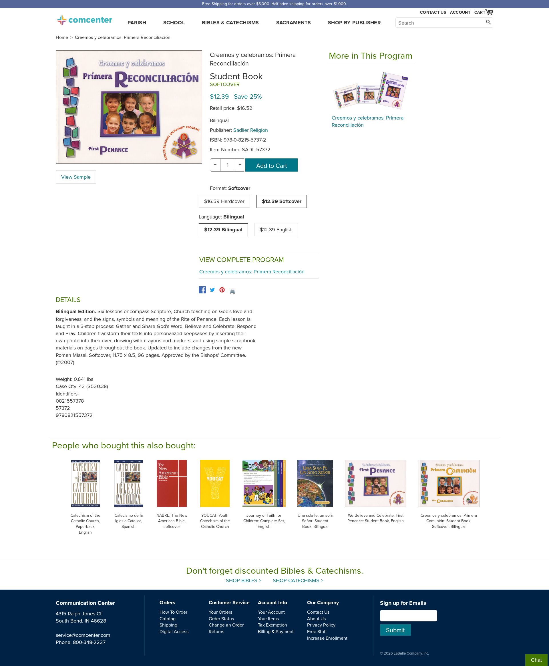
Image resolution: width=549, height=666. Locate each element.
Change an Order (226, 625)
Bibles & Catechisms (230, 22)
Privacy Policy (321, 625)
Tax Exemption (272, 625)
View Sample (76, 176)
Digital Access (174, 631)
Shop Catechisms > (298, 580)
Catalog (168, 618)
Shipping (168, 625)
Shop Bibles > (243, 580)
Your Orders (220, 612)
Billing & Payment (276, 631)
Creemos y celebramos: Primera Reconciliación (122, 37)
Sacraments (293, 22)
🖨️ (232, 291)
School (174, 22)
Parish (137, 22)
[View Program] (372, 89)
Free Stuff (317, 631)
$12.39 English (276, 229)
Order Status (221, 618)
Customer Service (229, 602)
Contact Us (433, 12)
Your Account (271, 612)
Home (62, 37)
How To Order (173, 612)
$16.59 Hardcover (224, 201)
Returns (216, 631)
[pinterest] (222, 289)
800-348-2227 (89, 642)
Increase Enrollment (327, 638)
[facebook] (202, 289)
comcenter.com (84, 18)
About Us (316, 618)
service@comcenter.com (83, 635)
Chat (536, 660)
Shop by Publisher (354, 22)
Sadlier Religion (250, 130)
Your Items (268, 618)
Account (460, 12)
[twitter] (212, 289)
